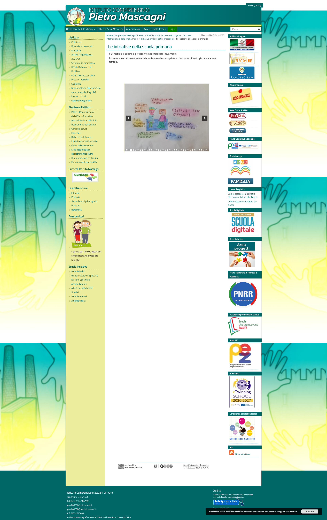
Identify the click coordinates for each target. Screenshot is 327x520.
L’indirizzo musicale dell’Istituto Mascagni (82, 152)
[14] (174, 150)
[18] (188, 150)
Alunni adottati (78, 301)
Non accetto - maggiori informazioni (281, 511)
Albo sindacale (133, 29)
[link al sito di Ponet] (243, 116)
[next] (204, 118)
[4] (138, 150)
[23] (206, 150)
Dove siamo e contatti (82, 46)
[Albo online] (243, 59)
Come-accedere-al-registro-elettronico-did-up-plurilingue (242, 195)
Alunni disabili (78, 271)
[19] (191, 150)
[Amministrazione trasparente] (243, 45)
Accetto (310, 511)
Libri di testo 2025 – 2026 (84, 141)
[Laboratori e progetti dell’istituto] (243, 255)
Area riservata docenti (155, 29)
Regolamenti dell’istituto (83, 124)
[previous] (128, 118)
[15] (177, 150)
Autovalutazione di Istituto (84, 120)
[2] (131, 150)
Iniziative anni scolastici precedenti (157, 38)
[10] (159, 150)
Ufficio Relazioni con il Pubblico (82, 69)
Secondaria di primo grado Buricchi (84, 203)
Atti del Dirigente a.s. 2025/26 (81, 57)
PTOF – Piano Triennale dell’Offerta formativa (83, 114)
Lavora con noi (78, 96)
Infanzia (75, 193)
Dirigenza (76, 50)
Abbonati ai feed (242, 454)
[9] (156, 150)
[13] (170, 150)
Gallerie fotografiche (81, 100)
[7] (148, 150)
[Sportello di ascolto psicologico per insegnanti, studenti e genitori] (243, 429)
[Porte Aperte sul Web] (228, 505)
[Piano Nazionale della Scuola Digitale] (243, 223)
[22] (202, 150)
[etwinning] (243, 392)
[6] (145, 150)
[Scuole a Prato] (243, 123)
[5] (141, 150)
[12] (166, 150)
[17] (184, 150)
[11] (163, 150)
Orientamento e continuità (84, 158)
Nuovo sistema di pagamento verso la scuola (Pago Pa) (85, 90)
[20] (195, 150)
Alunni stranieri (79, 296)
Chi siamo (76, 42)
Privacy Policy (254, 5)
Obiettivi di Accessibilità (83, 75)
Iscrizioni (75, 133)
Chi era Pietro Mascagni (111, 29)
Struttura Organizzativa (83, 63)
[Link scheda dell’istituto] (243, 131)
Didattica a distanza (81, 137)
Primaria (75, 197)
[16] (181, 150)
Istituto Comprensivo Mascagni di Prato (125, 35)
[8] (152, 150)
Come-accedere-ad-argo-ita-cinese (242, 203)
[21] (199, 150)
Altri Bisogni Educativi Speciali (82, 290)
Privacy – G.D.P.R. (80, 79)
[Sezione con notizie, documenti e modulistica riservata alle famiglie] (86, 234)
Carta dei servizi (79, 129)
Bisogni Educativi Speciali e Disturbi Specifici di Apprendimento (84, 280)
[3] (134, 150)
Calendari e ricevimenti (82, 145)
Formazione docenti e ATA (84, 162)
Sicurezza (76, 84)
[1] (127, 150)
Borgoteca (76, 210)
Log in (172, 29)
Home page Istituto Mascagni (80, 29)
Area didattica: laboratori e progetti (163, 35)
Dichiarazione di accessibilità (117, 517)
